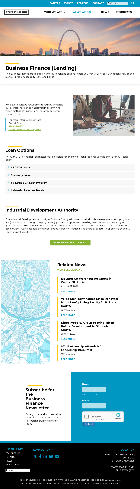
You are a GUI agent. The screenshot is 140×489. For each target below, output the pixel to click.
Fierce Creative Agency (111, 480)
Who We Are (53, 12)
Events (68, 3)
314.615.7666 (122, 470)
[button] (133, 3)
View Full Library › (69, 270)
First (84, 394)
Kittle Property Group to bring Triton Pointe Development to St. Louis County (87, 326)
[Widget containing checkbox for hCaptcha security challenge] (94, 416)
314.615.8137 (15, 126)
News (105, 12)
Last (96, 394)
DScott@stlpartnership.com (24, 129)
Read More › (68, 291)
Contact (98, 3)
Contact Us (12, 453)
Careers (54, 3)
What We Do (81, 12)
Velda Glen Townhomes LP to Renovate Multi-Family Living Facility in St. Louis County (90, 302)
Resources (124, 12)
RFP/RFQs (82, 3)
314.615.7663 (117, 467)
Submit (89, 424)
